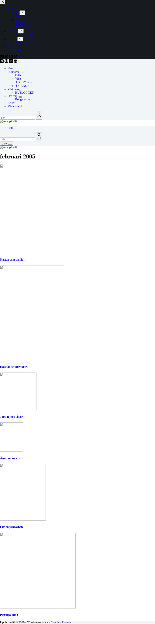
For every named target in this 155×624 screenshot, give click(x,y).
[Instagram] (2, 62)
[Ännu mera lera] (11, 450)
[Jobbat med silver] (18, 409)
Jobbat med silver (11, 416)
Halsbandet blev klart (14, 366)
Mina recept (15, 106)
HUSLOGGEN (24, 92)
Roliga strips (22, 99)
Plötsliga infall (9, 614)
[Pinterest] (7, 62)
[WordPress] (15, 62)
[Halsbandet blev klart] (32, 359)
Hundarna (13, 71)
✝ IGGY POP (23, 82)
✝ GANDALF (24, 85)
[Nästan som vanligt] (44, 252)
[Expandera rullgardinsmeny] (22, 72)
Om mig (12, 96)
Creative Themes (61, 622)
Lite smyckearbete (11, 527)
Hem (10, 68)
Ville (18, 78)
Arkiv (11, 102)
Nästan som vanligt (12, 259)
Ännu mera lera (10, 458)
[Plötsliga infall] (38, 607)
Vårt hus (13, 89)
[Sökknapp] (39, 115)
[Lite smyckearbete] (23, 519)
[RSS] (11, 62)
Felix (18, 75)
